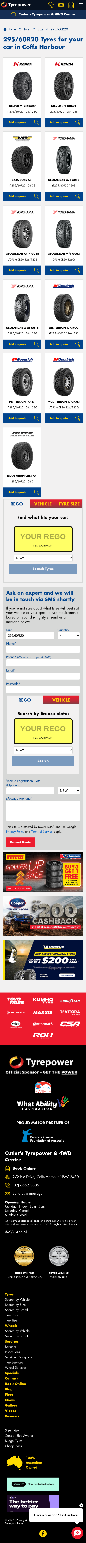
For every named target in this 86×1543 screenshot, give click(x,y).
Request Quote (20, 842)
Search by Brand (16, 1310)
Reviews (12, 1416)
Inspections (12, 1352)
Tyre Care (11, 1315)
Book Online (15, 1384)
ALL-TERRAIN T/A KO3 (64, 328)
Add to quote (17, 122)
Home (11, 29)
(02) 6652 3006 (26, 1185)
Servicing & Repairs (18, 1357)
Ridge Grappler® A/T (22, 475)
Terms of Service (42, 832)
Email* (11, 670)
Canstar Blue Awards (19, 1436)
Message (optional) (19, 798)
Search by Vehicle (17, 1299)
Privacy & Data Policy (28, 1520)
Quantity (63, 630)
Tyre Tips (11, 1320)
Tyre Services (14, 1362)
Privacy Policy (15, 832)
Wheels (11, 1325)
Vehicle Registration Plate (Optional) (23, 783)
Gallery (11, 1405)
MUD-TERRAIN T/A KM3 (64, 401)
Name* (11, 644)
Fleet (9, 1394)
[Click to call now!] (51, 5)
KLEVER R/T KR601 (63, 106)
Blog (9, 1389)
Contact (11, 1378)
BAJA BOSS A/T (22, 180)
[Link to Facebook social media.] (43, 1533)
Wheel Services (15, 1368)
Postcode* (13, 684)
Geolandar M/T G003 (64, 254)
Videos (10, 1411)
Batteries (10, 1347)
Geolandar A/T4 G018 (22, 254)
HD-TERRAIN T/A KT (22, 401)
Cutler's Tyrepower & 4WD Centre (46, 14)
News (10, 1400)
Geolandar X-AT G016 (22, 328)
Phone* (28, 657)
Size (9, 630)
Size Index (12, 1430)
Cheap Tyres (13, 1446)
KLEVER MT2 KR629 (22, 106)
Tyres (9, 1294)
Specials (12, 1373)
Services (12, 1341)
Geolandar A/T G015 (63, 180)
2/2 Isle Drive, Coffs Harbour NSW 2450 (46, 1177)
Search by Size (15, 1305)
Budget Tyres (13, 1441)
